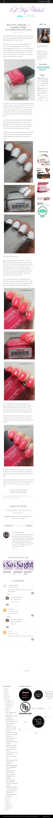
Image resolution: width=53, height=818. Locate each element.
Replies (8, 594)
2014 (6, 696)
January (8, 807)
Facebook (12, 492)
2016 (6, 693)
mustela (46, 100)
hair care (46, 95)
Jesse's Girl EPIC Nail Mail (11, 721)
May (7, 800)
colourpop (42, 92)
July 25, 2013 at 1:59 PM (13, 633)
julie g (43, 85)
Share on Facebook (12, 510)
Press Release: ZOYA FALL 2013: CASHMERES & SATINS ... (11, 767)
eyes (41, 80)
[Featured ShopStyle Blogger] (38, 699)
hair (45, 93)
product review (15, 518)
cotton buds (23, 516)
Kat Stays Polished (18, 532)
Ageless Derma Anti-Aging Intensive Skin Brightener (11, 761)
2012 (6, 809)
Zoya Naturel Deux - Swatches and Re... (18, 573)
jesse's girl (45, 83)
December (8, 700)
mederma (41, 100)
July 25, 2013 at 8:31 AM (13, 587)
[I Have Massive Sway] (49, 708)
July (7, 710)
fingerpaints (41, 88)
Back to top (46, 816)
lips (47, 80)
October (8, 704)
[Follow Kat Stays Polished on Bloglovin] (42, 70)
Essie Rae (11, 609)
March (7, 804)
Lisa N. (10, 631)
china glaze (44, 81)
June (7, 798)
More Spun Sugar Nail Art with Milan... (28, 573)
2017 (6, 691)
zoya (46, 78)
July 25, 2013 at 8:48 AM (16, 599)
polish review (29, 516)
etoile (47, 98)
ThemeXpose (13, 816)
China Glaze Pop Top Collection (7, 572)
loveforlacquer (13, 585)
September (8, 706)
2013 (6, 698)
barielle (39, 93)
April (7, 802)
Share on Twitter (26, 510)
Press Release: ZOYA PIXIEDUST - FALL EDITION (10, 776)
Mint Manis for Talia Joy (11, 738)
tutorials (23, 405)
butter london (11, 516)
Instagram (24, 492)
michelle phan (43, 97)
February (8, 805)
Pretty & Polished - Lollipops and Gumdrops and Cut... (11, 742)
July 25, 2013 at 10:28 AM (16, 621)
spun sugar (22, 518)
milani (38, 90)
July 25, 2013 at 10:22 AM (13, 611)
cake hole (17, 516)
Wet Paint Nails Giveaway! (11, 732)
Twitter (18, 492)
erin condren (40, 98)
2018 (6, 689)
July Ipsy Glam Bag (9, 719)
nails (39, 78)
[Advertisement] (42, 128)
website (11, 482)
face (39, 86)
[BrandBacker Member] (25, 714)
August (7, 708)
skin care (45, 90)
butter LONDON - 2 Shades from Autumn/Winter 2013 (10, 725)
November (8, 702)
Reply (32, 593)
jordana (39, 95)
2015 (6, 694)
